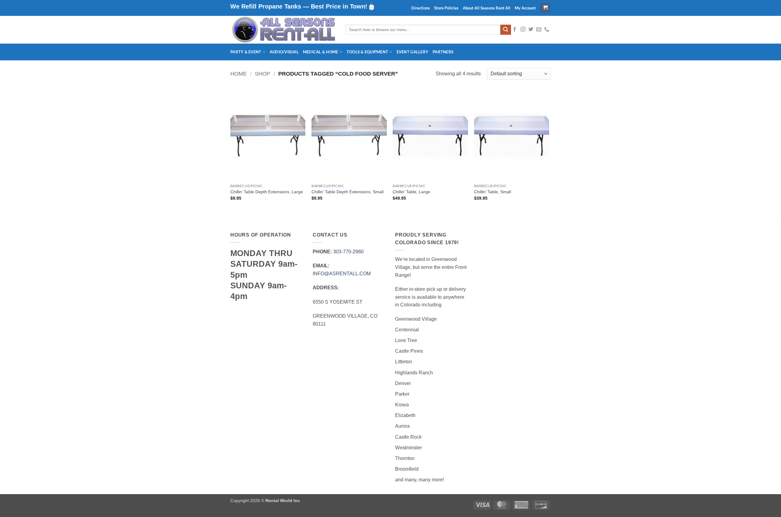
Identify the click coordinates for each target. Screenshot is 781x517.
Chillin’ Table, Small (492, 191)
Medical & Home (320, 51)
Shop (262, 73)
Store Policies (446, 7)
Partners (443, 51)
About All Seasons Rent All (486, 7)
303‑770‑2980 (348, 251)
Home (238, 73)
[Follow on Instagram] (522, 29)
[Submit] (505, 30)
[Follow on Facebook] (514, 29)
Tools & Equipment (367, 51)
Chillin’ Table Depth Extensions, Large (266, 191)
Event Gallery (412, 51)
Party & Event (245, 51)
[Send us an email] (538, 29)
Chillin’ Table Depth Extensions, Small (347, 191)
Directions (420, 7)
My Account (525, 7)
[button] (545, 8)
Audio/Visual (284, 51)
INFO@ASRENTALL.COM (342, 273)
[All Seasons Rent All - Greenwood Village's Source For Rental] (283, 30)
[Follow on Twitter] (530, 29)
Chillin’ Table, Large (411, 191)
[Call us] (546, 29)
